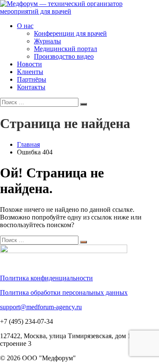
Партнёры (31, 79)
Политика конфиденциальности (46, 278)
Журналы (47, 41)
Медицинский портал (65, 48)
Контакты (31, 87)
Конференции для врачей (70, 33)
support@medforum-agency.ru (41, 307)
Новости (29, 64)
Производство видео (64, 56)
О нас (25, 25)
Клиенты (30, 71)
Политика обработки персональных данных (64, 292)
